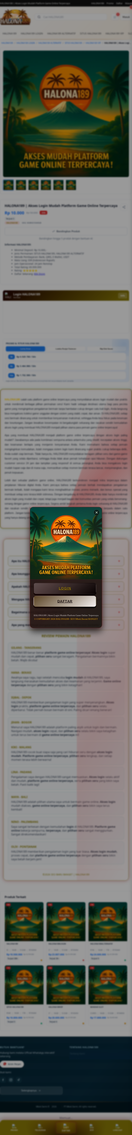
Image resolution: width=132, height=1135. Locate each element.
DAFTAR (65, 601)
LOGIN (65, 588)
